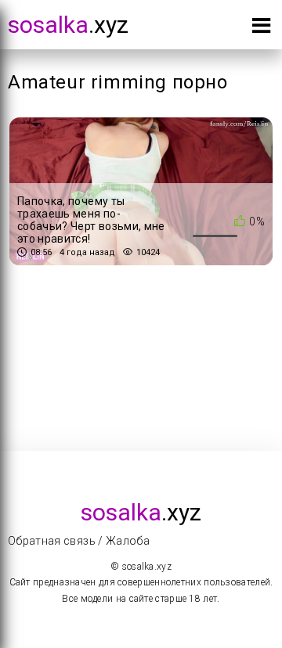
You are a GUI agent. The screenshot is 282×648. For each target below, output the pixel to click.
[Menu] (261, 28)
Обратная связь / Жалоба (79, 541)
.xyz (68, 24)
